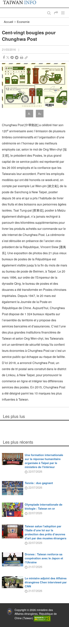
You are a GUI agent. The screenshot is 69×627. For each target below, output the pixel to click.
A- (29, 113)
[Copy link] (26, 57)
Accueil (8, 22)
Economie (23, 22)
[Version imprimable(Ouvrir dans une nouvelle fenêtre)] (21, 57)
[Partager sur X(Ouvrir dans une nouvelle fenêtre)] (8, 57)
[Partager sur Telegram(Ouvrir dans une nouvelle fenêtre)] (16, 57)
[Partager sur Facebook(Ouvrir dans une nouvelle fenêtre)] (4, 57)
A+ (39, 113)
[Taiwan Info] (21, 4)
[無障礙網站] (42, 618)
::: (4, 2)
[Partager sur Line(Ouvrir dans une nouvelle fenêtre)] (12, 57)
